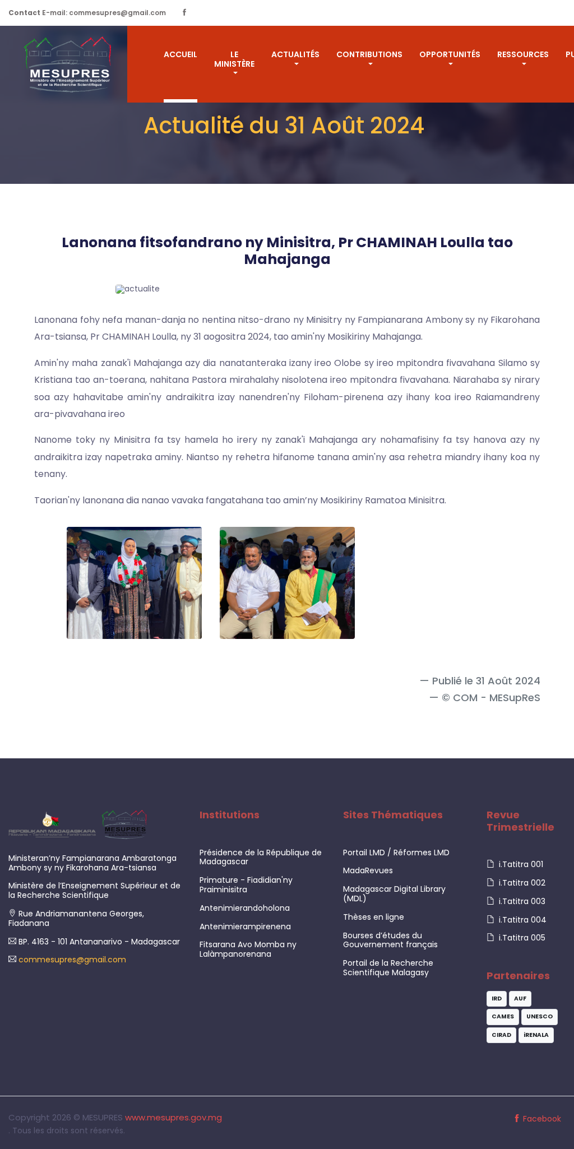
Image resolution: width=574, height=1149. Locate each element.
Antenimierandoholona (245, 908)
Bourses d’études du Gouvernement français (390, 940)
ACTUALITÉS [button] (295, 54)
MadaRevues (368, 870)
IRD (497, 998)
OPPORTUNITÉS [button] (449, 54)
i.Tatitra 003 (521, 901)
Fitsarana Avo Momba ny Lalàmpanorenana (248, 949)
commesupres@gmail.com (71, 959)
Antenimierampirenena (245, 926)
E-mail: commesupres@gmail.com (87, 12)
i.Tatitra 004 (522, 919)
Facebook (541, 1118)
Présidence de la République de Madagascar (261, 857)
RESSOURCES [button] (523, 54)
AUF (520, 998)
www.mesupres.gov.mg (173, 1117)
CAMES (503, 1016)
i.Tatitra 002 (521, 882)
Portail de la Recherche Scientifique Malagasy (388, 967)
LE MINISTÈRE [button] (234, 59)
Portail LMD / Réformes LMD (396, 852)
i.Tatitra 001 (520, 864)
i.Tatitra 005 (521, 937)
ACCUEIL (180, 54)
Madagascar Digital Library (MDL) (394, 893)
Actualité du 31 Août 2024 (284, 125)
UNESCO (539, 1016)
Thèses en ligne (373, 917)
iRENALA (536, 1035)
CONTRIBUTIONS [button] (369, 54)
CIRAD (501, 1035)
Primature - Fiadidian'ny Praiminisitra (246, 884)
